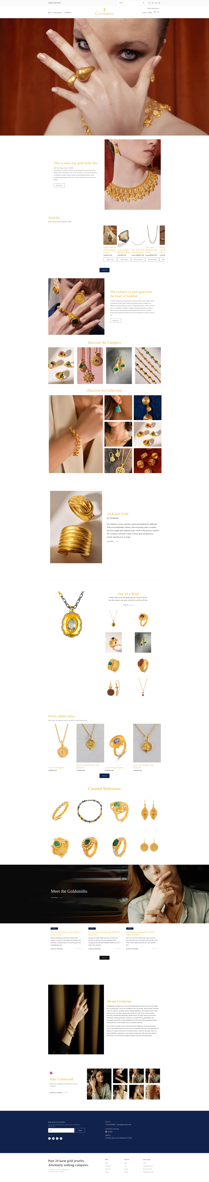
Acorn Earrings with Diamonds (147, 818)
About (106, 1163)
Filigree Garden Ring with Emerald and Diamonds (118, 817)
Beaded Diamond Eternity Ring (56, 818)
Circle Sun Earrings (147, 855)
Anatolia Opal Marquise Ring (123, 251)
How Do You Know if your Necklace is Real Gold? (66, 933)
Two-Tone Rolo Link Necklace (138, 251)
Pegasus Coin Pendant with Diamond (87, 766)
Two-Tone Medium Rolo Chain (151, 250)
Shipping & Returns (148, 1166)
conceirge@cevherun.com (124, 1124)
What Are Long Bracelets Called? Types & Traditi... (140, 933)
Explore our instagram (56, 1092)
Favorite (126, 1169)
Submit (80, 1130)
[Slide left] (101, 265)
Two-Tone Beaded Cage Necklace (89, 818)
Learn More (110, 541)
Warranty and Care (148, 1169)
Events (145, 1163)
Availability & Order (148, 1172)
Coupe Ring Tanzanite (114, 768)
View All (125, 605)
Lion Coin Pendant (56, 768)
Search (126, 1172)
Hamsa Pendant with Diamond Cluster (109, 250)
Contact (107, 1172)
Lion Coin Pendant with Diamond (143, 766)
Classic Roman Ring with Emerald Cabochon (89, 854)
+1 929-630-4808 (110, 1124)
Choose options (138, 259)
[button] (132, 3)
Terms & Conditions (59, 1171)
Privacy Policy (51, 1171)
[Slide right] (108, 265)
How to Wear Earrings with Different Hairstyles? (104, 933)
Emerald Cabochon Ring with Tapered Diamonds (119, 854)
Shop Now (59, 185)
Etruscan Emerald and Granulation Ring (58, 854)
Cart (125, 1166)
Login (125, 1163)
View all (104, 270)
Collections (108, 1166)
